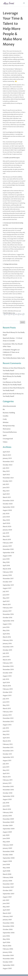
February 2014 (8, 689)
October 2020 (8, 504)
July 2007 (6, 900)
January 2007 (7, 920)
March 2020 (7, 527)
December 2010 (8, 787)
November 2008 (8, 851)
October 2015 (7, 650)
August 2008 (7, 861)
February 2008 (8, 877)
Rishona (5, 368)
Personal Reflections (10, 432)
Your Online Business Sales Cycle (14, 358)
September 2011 (8, 757)
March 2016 (7, 637)
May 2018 (6, 562)
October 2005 (7, 962)
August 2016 (7, 624)
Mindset (5, 422)
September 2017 (8, 585)
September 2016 (8, 621)
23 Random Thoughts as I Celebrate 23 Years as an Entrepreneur (11, 352)
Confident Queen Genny (11, 374)
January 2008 (7, 881)
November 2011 (8, 751)
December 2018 (8, 549)
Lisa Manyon (7, 382)
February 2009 (8, 845)
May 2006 (6, 939)
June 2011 (6, 767)
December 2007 (8, 884)
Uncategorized (8, 439)
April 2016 (6, 634)
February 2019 (8, 543)
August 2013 (7, 695)
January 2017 (7, 611)
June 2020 (6, 517)
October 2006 (8, 929)
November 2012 (8, 722)
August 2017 (7, 588)
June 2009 (6, 838)
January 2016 (7, 644)
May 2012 (6, 734)
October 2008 (8, 855)
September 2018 (8, 553)
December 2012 (8, 718)
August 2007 (7, 897)
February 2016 (8, 640)
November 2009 (8, 822)
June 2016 (6, 627)
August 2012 (7, 725)
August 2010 (7, 799)
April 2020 (6, 523)
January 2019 (7, 546)
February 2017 (8, 608)
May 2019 (6, 536)
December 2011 (8, 748)
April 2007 (6, 910)
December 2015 (8, 647)
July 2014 (6, 679)
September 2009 (8, 829)
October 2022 (7, 465)
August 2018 (7, 556)
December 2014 (8, 666)
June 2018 (6, 559)
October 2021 (7, 481)
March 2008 (7, 874)
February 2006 (8, 949)
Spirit (5, 435)
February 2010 (8, 812)
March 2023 (7, 455)
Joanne (5, 388)
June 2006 (6, 936)
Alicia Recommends (9, 406)
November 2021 (8, 478)
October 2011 (7, 754)
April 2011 (6, 773)
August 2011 (7, 761)
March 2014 (7, 686)
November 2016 (8, 614)
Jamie (5, 394)
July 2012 (6, 728)
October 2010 (7, 793)
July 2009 (6, 835)
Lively (5, 419)
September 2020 (8, 507)
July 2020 (6, 514)
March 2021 (7, 497)
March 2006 (7, 946)
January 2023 (7, 458)
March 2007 (7, 913)
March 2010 (7, 809)
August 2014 (7, 676)
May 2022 (6, 471)
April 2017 (6, 601)
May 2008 (6, 868)
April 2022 (6, 475)
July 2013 (6, 699)
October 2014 (7, 673)
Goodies (5, 416)
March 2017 (7, 605)
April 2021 (6, 494)
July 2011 (6, 764)
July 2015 (6, 653)
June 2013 (6, 702)
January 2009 (7, 848)
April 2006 (6, 942)
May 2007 (6, 907)
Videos (5, 442)
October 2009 (8, 826)
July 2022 (6, 468)
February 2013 (8, 712)
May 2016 (6, 631)
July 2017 (6, 592)
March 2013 (7, 709)
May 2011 (6, 770)
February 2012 (8, 744)
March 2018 (7, 569)
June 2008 (6, 865)
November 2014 (8, 670)
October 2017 (7, 582)
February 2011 (7, 780)
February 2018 (8, 572)
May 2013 (6, 705)
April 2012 (6, 738)
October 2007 (7, 890)
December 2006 (8, 923)
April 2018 (6, 566)
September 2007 (8, 894)
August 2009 (7, 832)
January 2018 (7, 575)
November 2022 (8, 462)
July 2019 (6, 533)
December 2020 (8, 501)
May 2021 (6, 491)
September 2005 (8, 965)
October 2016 (7, 618)
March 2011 (7, 777)
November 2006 (8, 926)
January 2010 (7, 816)
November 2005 (8, 959)
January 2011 (7, 783)
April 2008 (6, 871)
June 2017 (6, 595)
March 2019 (7, 540)
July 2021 (6, 484)
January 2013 (7, 715)
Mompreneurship (9, 426)
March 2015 (7, 660)
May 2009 (6, 842)
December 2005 (8, 955)
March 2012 (7, 741)
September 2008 (8, 858)
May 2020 (6, 520)
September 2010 (8, 796)
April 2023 (6, 452)
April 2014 (6, 683)
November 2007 (8, 887)
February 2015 (8, 663)
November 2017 (8, 579)
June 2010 (6, 806)
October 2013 (7, 692)
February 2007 (8, 916)
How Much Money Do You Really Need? (14, 376)
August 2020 (7, 510)
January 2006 (7, 952)
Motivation (6, 429)
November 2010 (8, 790)
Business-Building (9, 413)
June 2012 (6, 731)
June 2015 (6, 657)
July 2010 (6, 803)
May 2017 (6, 598)
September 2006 (8, 933)
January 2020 (7, 530)
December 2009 (8, 819)
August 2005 (7, 968)
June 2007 (6, 903)
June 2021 (6, 488)
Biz (4, 409)
